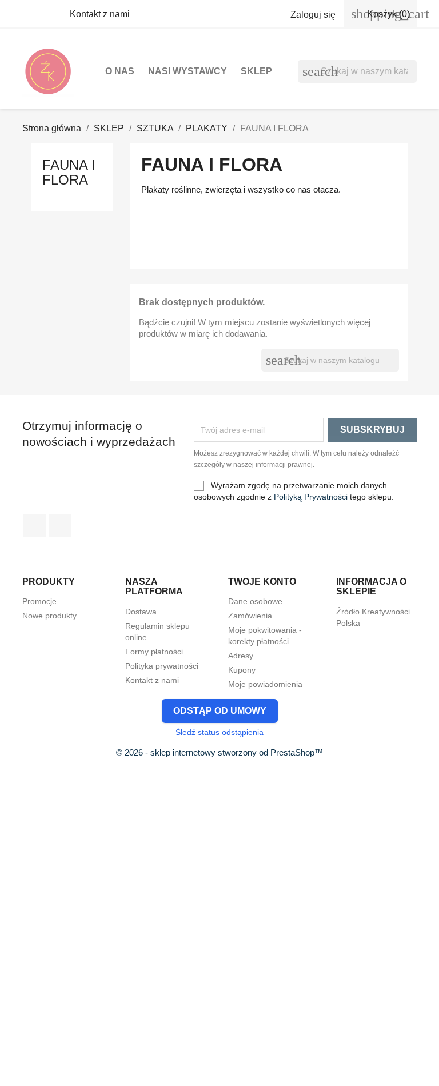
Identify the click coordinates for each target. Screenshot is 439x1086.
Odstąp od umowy (219, 711)
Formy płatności (154, 651)
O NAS (119, 71)
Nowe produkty (49, 615)
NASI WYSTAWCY (187, 71)
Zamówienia (250, 615)
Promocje (39, 601)
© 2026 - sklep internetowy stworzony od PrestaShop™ (219, 752)
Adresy (240, 655)
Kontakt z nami (100, 14)
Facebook (34, 525)
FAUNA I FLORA (68, 172)
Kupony (242, 669)
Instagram (60, 525)
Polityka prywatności (161, 665)
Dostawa (141, 611)
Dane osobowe (255, 601)
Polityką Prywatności (311, 496)
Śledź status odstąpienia (219, 732)
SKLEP (256, 71)
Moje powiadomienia (265, 684)
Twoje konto (262, 581)
